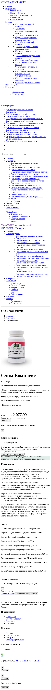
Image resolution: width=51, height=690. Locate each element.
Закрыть (5, 670)
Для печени (20, 29)
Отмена (5, 454)
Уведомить (6, 420)
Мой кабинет (11, 212)
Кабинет (9, 299)
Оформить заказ (7, 593)
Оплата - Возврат (17, 13)
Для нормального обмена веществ (20, 132)
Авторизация (16, 301)
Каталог (8, 22)
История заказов (18, 219)
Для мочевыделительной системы (20, 125)
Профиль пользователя (20, 216)
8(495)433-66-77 (7, 225)
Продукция (10, 161)
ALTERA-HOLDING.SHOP (27, 661)
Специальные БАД (23, 76)
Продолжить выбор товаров (26, 594)
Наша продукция (8, 105)
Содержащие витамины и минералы (21, 134)
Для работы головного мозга (27, 35)
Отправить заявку (17, 454)
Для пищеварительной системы (19, 110)
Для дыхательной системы (26, 60)
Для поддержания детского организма (22, 141)
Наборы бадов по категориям (27, 82)
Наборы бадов (11, 85)
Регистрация (16, 303)
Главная (8, 6)
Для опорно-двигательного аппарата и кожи (26, 48)
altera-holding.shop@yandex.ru (27, 225)
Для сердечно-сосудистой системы (20, 114)
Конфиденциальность (15, 640)
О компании (15, 11)
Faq (12, 292)
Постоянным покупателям (21, 15)
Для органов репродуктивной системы (22, 128)
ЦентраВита (11, 637)
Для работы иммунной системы (19, 121)
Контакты (9, 87)
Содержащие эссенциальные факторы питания (27, 72)
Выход (13, 221)
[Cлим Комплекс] (16, 369)
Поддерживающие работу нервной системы (26, 39)
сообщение (5, 649)
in (1, 665)
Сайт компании (16, 20)
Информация (10, 8)
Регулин (9, 633)
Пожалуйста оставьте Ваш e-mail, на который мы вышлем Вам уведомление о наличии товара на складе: (25, 448)
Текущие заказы (17, 214)
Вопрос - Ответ (16, 17)
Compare (14, 290)
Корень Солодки (13, 635)
